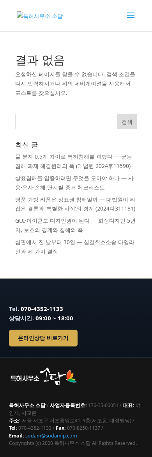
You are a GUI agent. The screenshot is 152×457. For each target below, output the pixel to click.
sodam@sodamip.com (51, 435)
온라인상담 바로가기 (43, 338)
